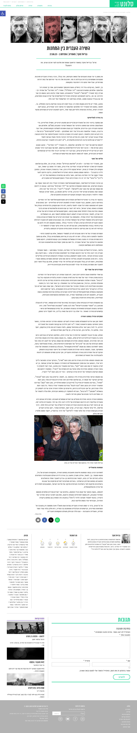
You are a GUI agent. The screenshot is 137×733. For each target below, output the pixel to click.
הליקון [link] (20, 567)
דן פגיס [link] (18, 562)
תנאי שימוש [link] (126, 727)
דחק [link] (20, 560)
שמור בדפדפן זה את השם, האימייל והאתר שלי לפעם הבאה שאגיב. (104, 670)
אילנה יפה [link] (24, 547)
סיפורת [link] (39, 5)
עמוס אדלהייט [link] (18, 600)
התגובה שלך (124, 635)
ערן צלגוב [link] (20, 602)
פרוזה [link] (50, 5)
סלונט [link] (128, 12)
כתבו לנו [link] (14, 2)
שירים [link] (128, 712)
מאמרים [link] (123, 12)
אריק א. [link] (25, 552)
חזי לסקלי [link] (17, 570)
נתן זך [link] (16, 595)
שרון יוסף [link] (10, 607)
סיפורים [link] (128, 709)
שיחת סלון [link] (19, 5)
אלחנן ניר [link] (16, 547)
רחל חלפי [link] (17, 605)
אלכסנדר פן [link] (20, 550)
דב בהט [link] (20, 555)
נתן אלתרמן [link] (23, 595)
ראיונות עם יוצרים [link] (124, 719)
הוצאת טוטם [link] (21, 2)
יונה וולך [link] (11, 577)
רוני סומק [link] (25, 605)
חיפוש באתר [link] (6, 2)
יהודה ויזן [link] (19, 575)
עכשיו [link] (26, 600)
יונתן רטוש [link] (24, 580)
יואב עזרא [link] (23, 577)
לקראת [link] (12, 582)
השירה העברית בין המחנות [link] (111, 12)
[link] (3, 13)
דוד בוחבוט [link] (24, 557)
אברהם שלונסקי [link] (23, 540)
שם (128, 661)
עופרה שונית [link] (15, 597)
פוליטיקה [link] (12, 602)
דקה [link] (13, 562)
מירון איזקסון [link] (17, 587)
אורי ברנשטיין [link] (23, 545)
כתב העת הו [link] (19, 582)
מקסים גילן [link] (16, 590)
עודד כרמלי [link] (24, 597)
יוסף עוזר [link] (17, 580)
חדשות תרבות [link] (126, 714)
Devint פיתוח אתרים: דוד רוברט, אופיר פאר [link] (36, 721)
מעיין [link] (23, 590)
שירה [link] (30, 5)
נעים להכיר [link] (7, 5)
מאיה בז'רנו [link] (24, 585)
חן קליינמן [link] (16, 572)
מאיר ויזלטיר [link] (15, 585)
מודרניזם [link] (25, 587)
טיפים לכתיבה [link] (126, 722)
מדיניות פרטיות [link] (125, 724)
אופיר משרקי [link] (14, 542)
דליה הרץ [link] (14, 560)
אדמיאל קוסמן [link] (12, 540)
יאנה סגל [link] (42, 718)
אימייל (86, 661)
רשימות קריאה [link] (125, 717)
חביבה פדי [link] (25, 570)
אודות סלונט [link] (30, 2)
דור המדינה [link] (15, 557)
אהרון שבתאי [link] (24, 542)
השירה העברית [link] (12, 567)
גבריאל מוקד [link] (17, 552)
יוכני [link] (17, 577)
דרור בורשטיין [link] (17, 565)
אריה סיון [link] (12, 550)
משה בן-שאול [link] (18, 592)
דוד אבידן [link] (13, 555)
